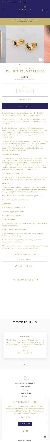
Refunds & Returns (25, 393)
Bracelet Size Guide (25, 380)
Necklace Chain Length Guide (25, 383)
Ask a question (25, 259)
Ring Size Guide (25, 386)
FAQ (24, 376)
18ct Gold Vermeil (24, 68)
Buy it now (25, 106)
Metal (25, 87)
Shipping (17, 79)
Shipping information (25, 254)
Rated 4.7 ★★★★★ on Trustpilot (14, 2)
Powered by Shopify (25, 440)
